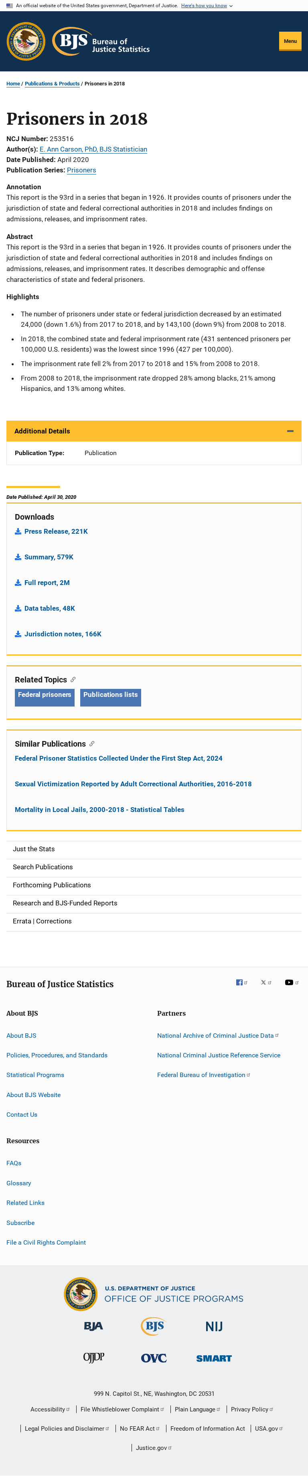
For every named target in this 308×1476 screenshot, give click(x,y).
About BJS (21, 1035)
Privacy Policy (249, 1409)
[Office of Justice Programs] (26, 41)
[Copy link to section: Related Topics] (71, 679)
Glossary (18, 1183)
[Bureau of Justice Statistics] (154, 1337)
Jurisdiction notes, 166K (62, 634)
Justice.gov (151, 1448)
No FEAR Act (137, 1428)
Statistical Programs (35, 1075)
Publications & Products (52, 84)
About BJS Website (33, 1095)
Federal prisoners (44, 694)
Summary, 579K (48, 557)
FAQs (13, 1163)
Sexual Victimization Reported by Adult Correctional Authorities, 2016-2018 (133, 784)
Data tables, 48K (49, 608)
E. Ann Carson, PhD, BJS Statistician (93, 149)
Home (13, 84)
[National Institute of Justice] (214, 1332)
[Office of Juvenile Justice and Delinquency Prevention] (93, 1365)
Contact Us (21, 1114)
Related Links (25, 1203)
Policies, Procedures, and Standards (56, 1055)
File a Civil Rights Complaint (46, 1242)
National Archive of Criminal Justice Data (215, 1035)
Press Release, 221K (56, 531)
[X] (269, 988)
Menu (290, 41)
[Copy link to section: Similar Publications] (90, 743)
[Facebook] (245, 988)
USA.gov (266, 1428)
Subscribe (20, 1222)
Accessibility (47, 1409)
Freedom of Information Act (207, 1428)
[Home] (101, 41)
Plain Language (195, 1409)
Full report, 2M (47, 583)
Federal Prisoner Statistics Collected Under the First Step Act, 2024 (119, 758)
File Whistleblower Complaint (120, 1409)
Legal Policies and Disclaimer (64, 1428)
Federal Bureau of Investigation (201, 1075)
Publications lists (110, 694)
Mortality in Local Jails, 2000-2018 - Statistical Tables (99, 810)
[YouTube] (293, 988)
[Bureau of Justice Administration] (93, 1332)
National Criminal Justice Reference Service (218, 1055)
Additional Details (42, 431)
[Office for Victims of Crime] (154, 1364)
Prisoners (81, 170)
